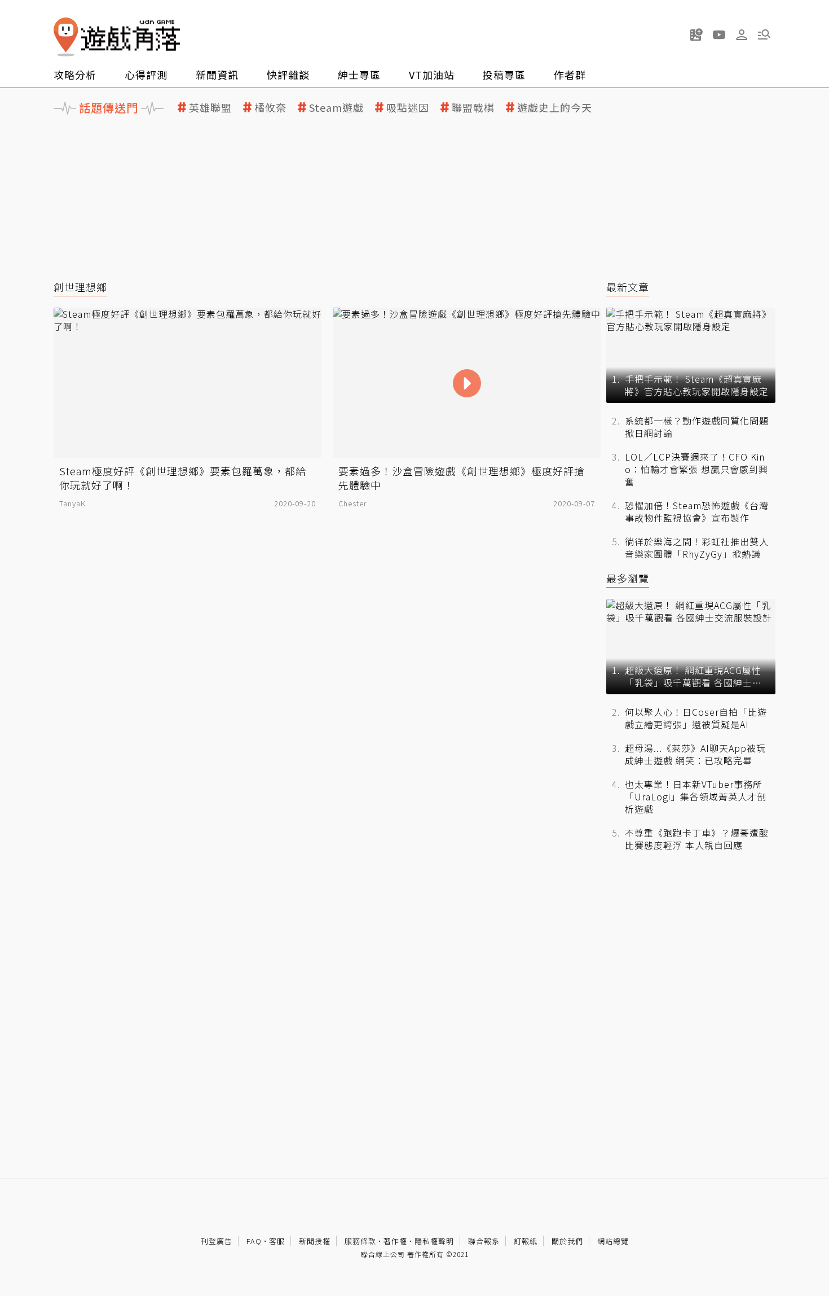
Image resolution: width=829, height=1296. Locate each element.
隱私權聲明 (434, 1241)
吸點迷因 (407, 107)
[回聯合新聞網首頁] (66, 36)
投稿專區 (504, 74)
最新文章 (627, 287)
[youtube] (719, 34)
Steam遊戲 (336, 107)
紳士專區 (359, 74)
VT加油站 (432, 74)
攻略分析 (75, 74)
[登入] (741, 35)
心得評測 (146, 74)
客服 (277, 1241)
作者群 (570, 74)
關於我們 (567, 1241)
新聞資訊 (217, 74)
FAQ (254, 1241)
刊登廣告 (216, 1241)
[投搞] (696, 34)
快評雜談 (288, 74)
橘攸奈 (270, 107)
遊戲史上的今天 (554, 107)
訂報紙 (525, 1241)
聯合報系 (484, 1241)
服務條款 (360, 1241)
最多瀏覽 (627, 578)
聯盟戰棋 (473, 107)
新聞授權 (314, 1241)
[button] (764, 34)
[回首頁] (117, 36)
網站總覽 (613, 1241)
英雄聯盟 (210, 107)
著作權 (395, 1241)
